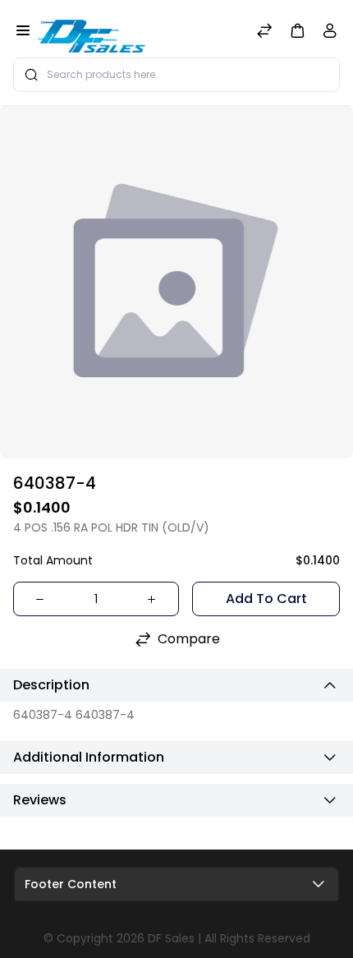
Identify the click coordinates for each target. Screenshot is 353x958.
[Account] (330, 34)
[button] (297, 30)
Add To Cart (266, 598)
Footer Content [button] (71, 884)
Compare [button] (189, 638)
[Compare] (264, 32)
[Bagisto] (91, 32)
